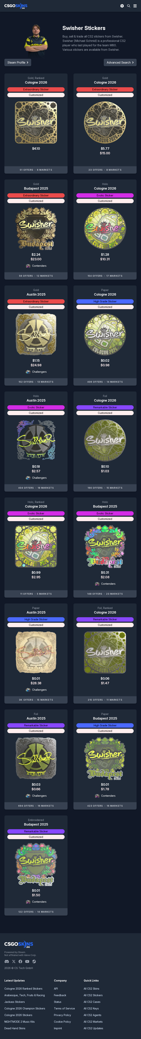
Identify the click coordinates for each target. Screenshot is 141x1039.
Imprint (58, 1028)
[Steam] (35, 961)
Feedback (60, 995)
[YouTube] (28, 961)
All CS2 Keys (91, 1008)
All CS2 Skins (91, 988)
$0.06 (105, 678)
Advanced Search (119, 62)
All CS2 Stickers (93, 995)
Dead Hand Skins (14, 1028)
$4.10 (36, 148)
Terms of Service (64, 1008)
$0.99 (36, 572)
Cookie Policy (62, 1021)
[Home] (15, 6)
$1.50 (36, 895)
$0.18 (36, 466)
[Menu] (135, 5)
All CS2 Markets (93, 1021)
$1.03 (105, 471)
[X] (15, 961)
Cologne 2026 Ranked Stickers (23, 988)
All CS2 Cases (92, 1001)
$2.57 (36, 471)
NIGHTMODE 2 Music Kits (19, 1021)
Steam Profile (16, 62)
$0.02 (105, 360)
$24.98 (36, 365)
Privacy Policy (62, 1015)
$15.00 (105, 153)
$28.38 (36, 683)
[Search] (128, 5)
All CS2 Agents (92, 1015)
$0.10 (105, 466)
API (56, 988)
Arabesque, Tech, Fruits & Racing (24, 995)
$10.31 (105, 259)
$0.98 (105, 365)
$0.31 (105, 572)
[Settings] (122, 5)
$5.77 (105, 148)
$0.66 (36, 789)
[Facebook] (22, 961)
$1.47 (105, 683)
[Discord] (8, 961)
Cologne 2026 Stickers (18, 1015)
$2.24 (36, 254)
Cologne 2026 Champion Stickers (24, 1008)
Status (57, 1001)
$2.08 (105, 577)
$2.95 (36, 577)
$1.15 (36, 360)
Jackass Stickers (14, 1001)
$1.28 (105, 254)
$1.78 (105, 789)
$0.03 (36, 784)
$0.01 (36, 678)
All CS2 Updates (93, 1028)
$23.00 (36, 259)
